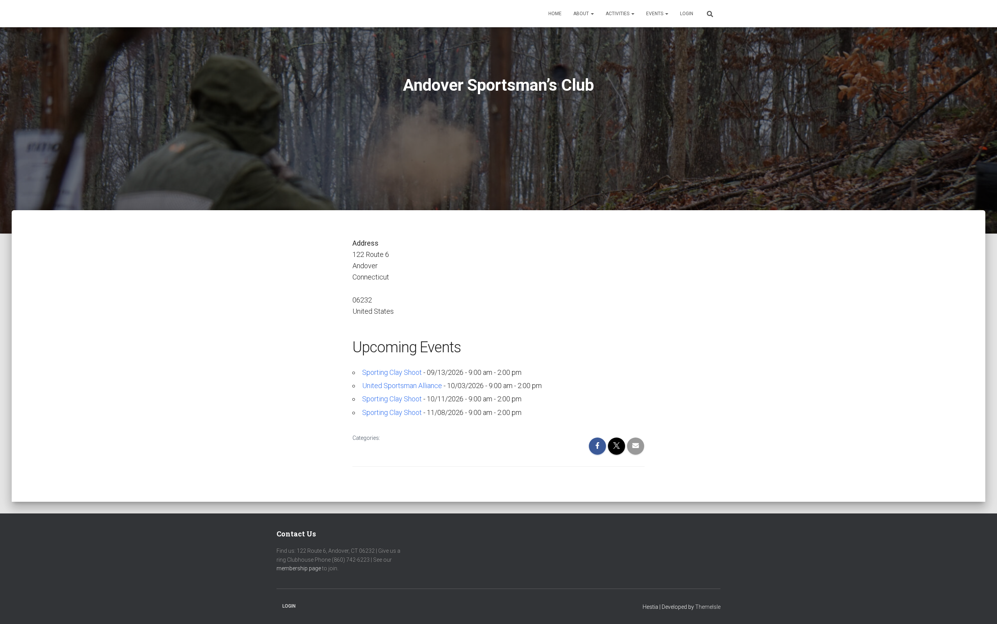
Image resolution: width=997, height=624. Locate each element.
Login (686, 13)
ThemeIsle (707, 607)
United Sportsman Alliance (402, 385)
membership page (299, 568)
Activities (618, 13)
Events (655, 13)
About (581, 13)
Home (555, 13)
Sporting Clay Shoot (392, 372)
